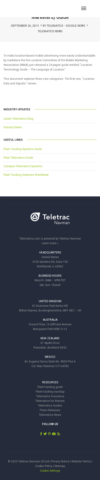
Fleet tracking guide (50, 387)
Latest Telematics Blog (18, 118)
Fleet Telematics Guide (18, 157)
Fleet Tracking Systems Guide (22, 149)
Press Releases (50, 410)
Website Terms (81, 461)
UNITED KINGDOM (50, 301)
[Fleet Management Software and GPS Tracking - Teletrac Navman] (50, 220)
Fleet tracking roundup (50, 391)
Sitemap (59, 466)
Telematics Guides (50, 405)
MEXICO (50, 356)
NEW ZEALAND (50, 338)
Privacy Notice (60, 461)
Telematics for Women (50, 401)
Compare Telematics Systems (22, 166)
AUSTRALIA (50, 319)
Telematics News (50, 31)
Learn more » (50, 243)
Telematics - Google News (66, 25)
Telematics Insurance (50, 396)
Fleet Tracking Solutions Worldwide (26, 174)
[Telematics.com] (28, 8)
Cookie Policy (43, 466)
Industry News (12, 127)
